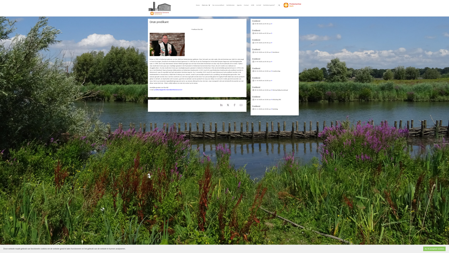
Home (198, 5)
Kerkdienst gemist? (269, 5)
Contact (246, 5)
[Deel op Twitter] (228, 105)
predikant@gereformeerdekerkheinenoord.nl (168, 90)
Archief (258, 5)
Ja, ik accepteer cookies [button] (434, 249)
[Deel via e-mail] (241, 105)
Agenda (239, 5)
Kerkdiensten (230, 5)
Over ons (205, 5)
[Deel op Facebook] (234, 105)
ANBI (252, 5)
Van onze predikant (218, 5)
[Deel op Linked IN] (221, 105)
